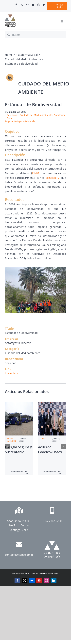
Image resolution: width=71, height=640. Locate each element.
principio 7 (52, 178)
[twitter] (22, 5)
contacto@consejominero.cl (22, 555)
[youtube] (33, 5)
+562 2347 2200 (52, 521)
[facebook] (16, 5)
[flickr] (27, 5)
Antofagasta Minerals (23, 121)
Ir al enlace (11, 373)
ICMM (35, 173)
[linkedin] (44, 5)
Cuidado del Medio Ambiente (36, 115)
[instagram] (38, 5)
